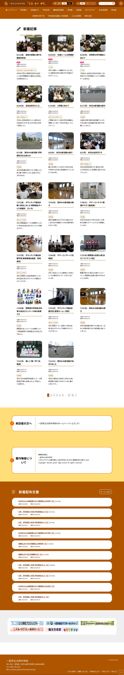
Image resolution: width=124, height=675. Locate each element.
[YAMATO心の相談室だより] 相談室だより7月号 (34, 533)
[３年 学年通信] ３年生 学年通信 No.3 (31, 565)
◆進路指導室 (58, 10)
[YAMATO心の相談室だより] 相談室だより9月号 (34, 501)
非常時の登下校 (38, 16)
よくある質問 (76, 16)
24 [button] (72, 395)
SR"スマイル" (90, 10)
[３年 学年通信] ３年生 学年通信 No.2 (31, 597)
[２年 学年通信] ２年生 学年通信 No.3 (31, 575)
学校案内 (23, 10)
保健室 (70, 10)
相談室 (79, 10)
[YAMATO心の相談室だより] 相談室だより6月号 (34, 586)
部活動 (113, 10)
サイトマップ (114, 660)
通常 (59, 3)
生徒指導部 (103, 10)
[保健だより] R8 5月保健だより (28, 554)
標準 (82, 3)
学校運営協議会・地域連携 (58, 16)
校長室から (35, 10)
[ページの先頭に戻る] (121, 672)
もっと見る (106, 492)
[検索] (113, 3)
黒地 (69, 3)
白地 (64, 3)
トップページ (12, 10)
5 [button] (59, 395)
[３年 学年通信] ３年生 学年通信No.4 (31, 512)
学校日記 (46, 10)
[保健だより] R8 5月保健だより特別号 (31, 544)
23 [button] (69, 395)
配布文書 (88, 16)
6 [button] (62, 395)
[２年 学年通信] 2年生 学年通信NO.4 (31, 522)
